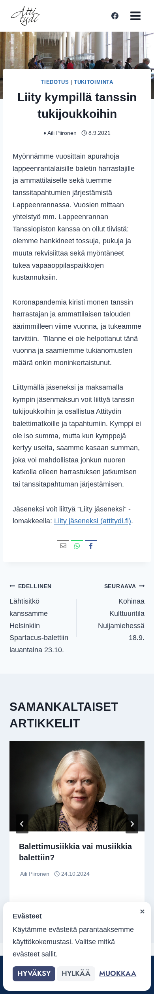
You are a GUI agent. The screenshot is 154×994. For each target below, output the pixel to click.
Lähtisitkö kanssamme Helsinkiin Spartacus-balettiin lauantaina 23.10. (38, 618)
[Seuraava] (132, 823)
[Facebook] (115, 16)
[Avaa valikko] (135, 16)
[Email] (63, 546)
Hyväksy (34, 973)
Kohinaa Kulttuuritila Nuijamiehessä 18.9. (121, 612)
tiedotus (55, 82)
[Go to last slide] (22, 823)
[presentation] (77, 786)
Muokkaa (117, 973)
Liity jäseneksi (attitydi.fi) (92, 521)
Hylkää (76, 973)
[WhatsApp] (77, 546)
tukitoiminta (93, 82)
